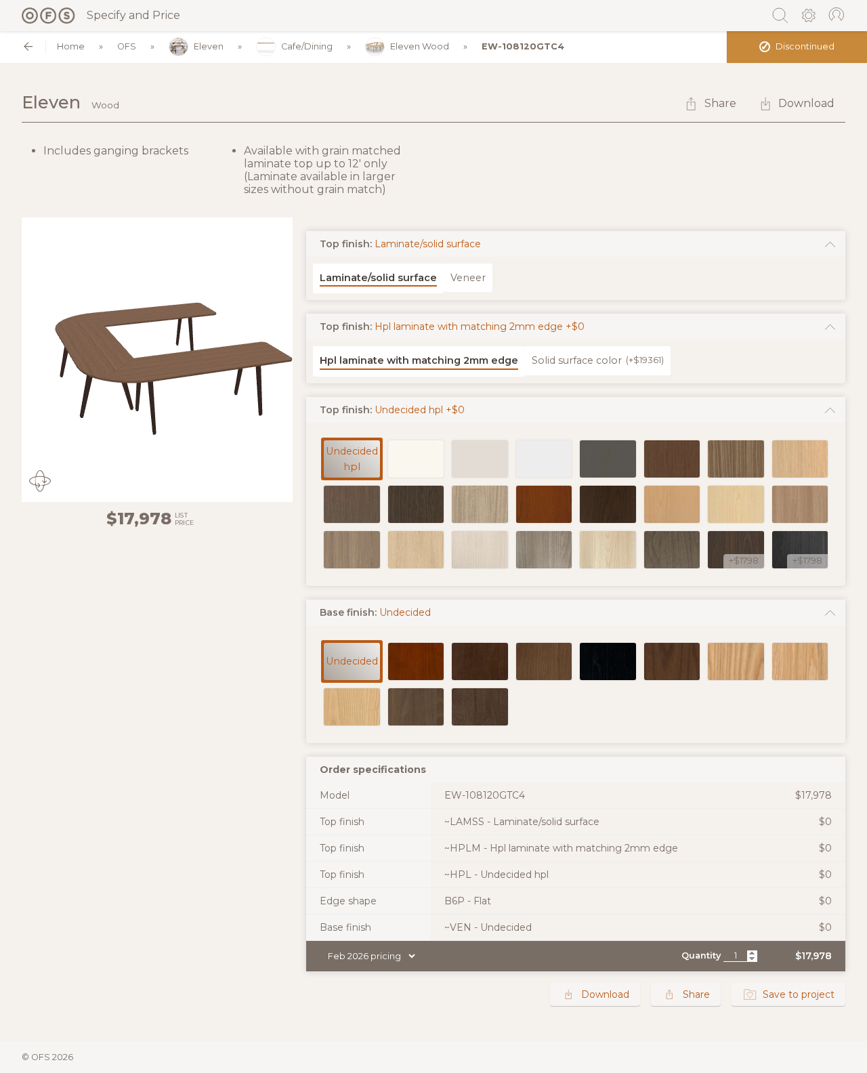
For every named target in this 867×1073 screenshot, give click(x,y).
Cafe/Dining (307, 46)
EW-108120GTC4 (523, 46)
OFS (126, 46)
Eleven (209, 46)
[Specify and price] (49, 15)
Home (71, 46)
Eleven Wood (419, 46)
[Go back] (28, 46)
